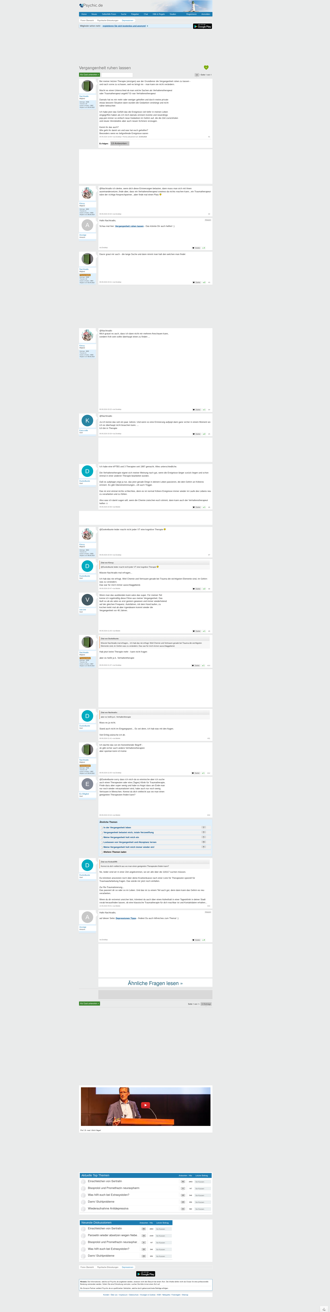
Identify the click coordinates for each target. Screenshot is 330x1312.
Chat (146, 14)
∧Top (324, 1309)
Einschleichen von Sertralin (105, 1181)
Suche (123, 14)
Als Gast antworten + (89, 74)
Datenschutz (134, 1294)
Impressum (123, 1294)
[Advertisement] (155, 689)
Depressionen (127, 1267)
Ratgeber (135, 14)
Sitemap (185, 1294)
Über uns (114, 1294)
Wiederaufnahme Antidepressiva (108, 1208)
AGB (159, 1294)
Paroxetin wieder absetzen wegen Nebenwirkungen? (120, 1235)
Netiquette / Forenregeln (171, 1294)
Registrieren (191, 14)
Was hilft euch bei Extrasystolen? (108, 1195)
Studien (173, 14)
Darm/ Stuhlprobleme (101, 1201)
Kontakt (106, 1294)
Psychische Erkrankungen (107, 1267)
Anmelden (205, 14)
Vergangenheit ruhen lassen (105, 67)
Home (84, 14)
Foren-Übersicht (87, 1267)
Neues (94, 14)
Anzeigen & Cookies (147, 1294)
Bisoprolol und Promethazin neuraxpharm (113, 1188)
